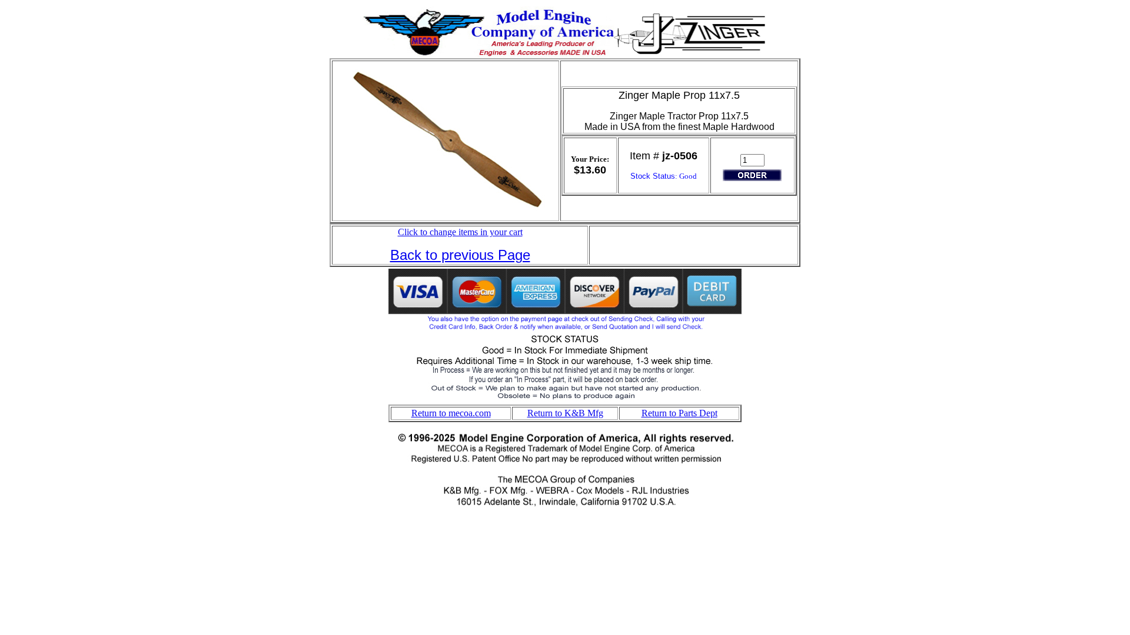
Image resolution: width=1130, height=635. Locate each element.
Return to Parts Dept (679, 413)
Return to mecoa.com (451, 413)
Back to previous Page (460, 255)
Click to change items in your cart (460, 232)
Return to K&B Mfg (565, 413)
